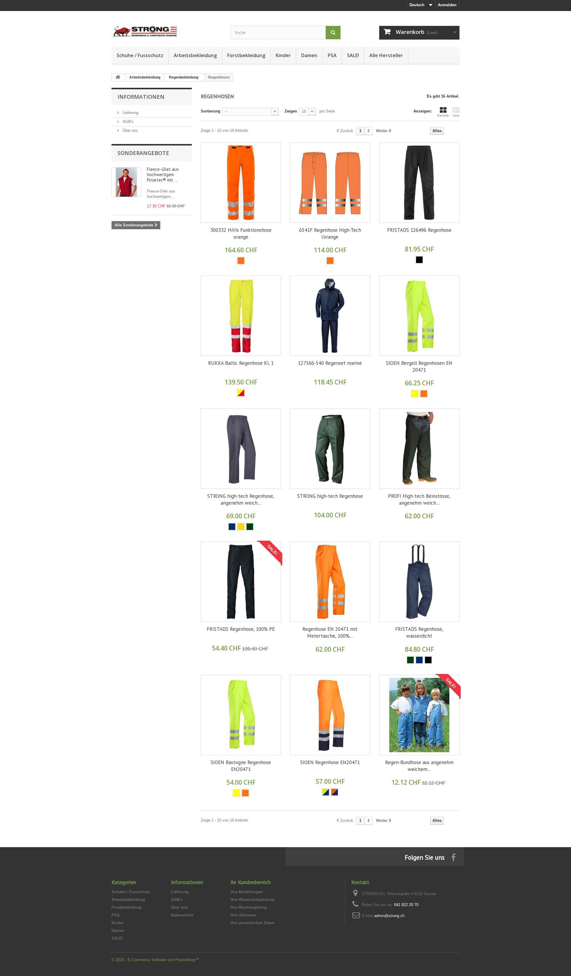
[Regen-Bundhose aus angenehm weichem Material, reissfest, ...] (419, 715)
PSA (332, 55)
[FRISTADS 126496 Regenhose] (419, 183)
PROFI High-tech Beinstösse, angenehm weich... (419, 499)
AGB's (127, 121)
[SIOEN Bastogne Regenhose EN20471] (241, 715)
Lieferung (129, 112)
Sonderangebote (143, 153)
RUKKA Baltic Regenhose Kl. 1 (241, 363)
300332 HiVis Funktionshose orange (241, 233)
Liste (456, 115)
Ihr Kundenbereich (250, 882)
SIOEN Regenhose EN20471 (330, 762)
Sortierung (210, 111)
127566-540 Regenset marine (330, 363)
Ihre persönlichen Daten (252, 923)
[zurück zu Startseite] (117, 77)
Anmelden (447, 5)
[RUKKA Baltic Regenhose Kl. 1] (241, 316)
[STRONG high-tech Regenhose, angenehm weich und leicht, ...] (241, 449)
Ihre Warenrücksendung (252, 899)
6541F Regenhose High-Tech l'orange (330, 233)
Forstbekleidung (246, 55)
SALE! (353, 55)
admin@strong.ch (389, 916)
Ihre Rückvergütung (248, 907)
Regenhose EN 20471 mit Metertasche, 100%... (329, 632)
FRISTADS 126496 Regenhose (419, 230)
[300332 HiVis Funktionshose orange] (241, 183)
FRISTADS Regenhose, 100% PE (241, 629)
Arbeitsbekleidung (195, 55)
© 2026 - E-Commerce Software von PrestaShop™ (155, 960)
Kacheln (443, 115)
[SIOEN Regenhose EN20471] (330, 715)
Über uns (129, 130)
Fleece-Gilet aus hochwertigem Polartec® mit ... (163, 174)
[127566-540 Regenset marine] (330, 316)
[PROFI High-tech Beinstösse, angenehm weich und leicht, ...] (419, 449)
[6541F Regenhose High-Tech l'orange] (330, 183)
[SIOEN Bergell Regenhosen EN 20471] (419, 316)
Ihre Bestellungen (246, 892)
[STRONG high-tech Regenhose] (330, 449)
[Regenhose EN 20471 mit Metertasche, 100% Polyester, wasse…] (330, 582)
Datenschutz (182, 915)
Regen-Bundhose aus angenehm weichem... (419, 765)
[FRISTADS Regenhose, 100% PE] (241, 582)
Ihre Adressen (243, 915)
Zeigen (291, 111)
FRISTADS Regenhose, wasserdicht (419, 632)
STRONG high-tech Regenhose (330, 496)
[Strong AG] (167, 26)
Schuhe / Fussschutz (140, 55)
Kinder (283, 55)
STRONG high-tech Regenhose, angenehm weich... (240, 499)
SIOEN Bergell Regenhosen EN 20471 (419, 366)
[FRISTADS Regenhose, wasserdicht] (419, 582)
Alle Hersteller (386, 55)
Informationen (140, 96)
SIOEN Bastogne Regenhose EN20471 (241, 765)
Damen (309, 55)
